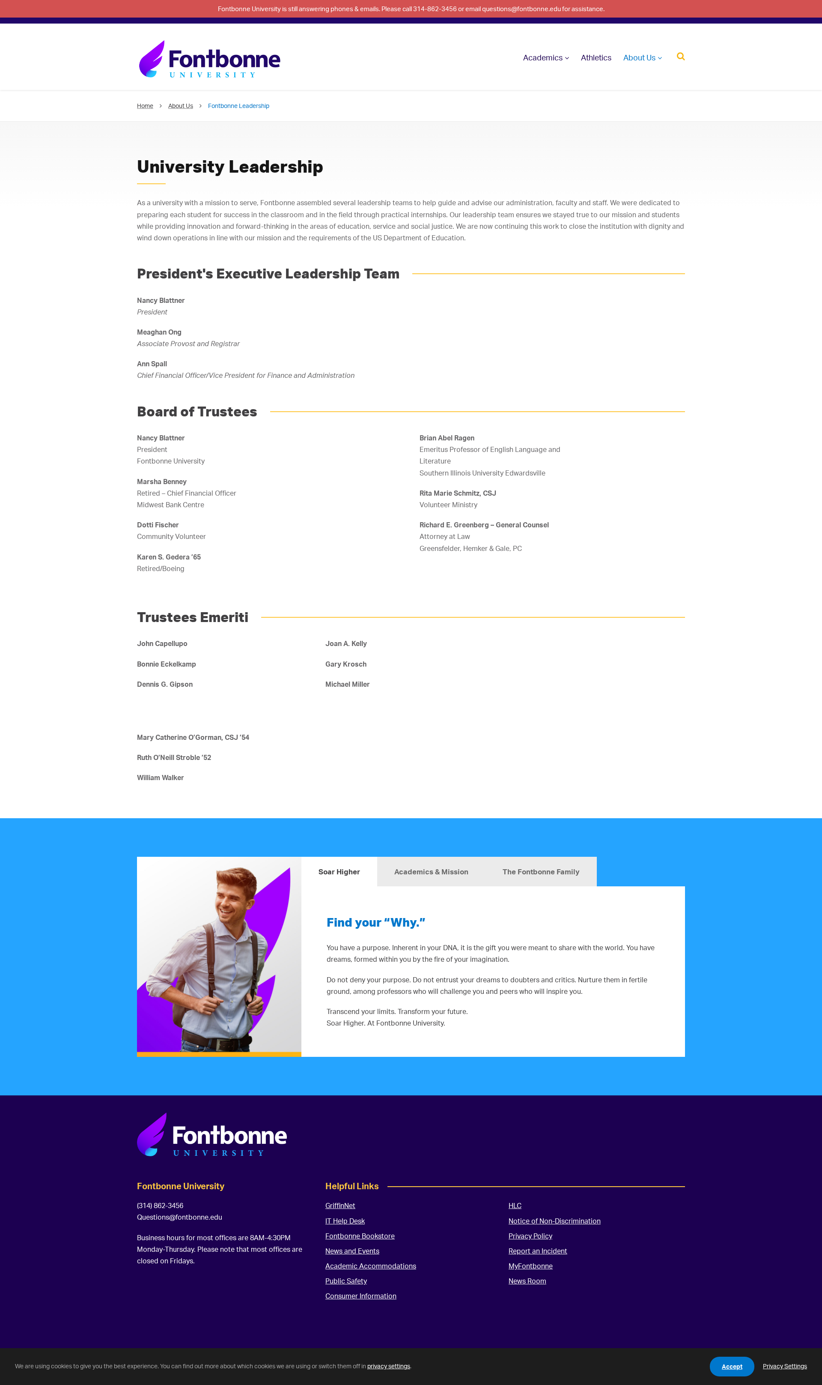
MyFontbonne (531, 1266)
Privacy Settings (785, 1366)
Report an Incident (538, 1251)
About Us (639, 57)
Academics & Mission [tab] (431, 871)
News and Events (352, 1251)
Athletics (596, 57)
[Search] (681, 55)
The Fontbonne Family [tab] (541, 871)
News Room (527, 1281)
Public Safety (346, 1281)
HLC (515, 1205)
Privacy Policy (530, 1236)
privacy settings (388, 1366)
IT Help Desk (345, 1221)
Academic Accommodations (370, 1266)
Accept (732, 1366)
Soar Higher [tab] (339, 871)
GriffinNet (340, 1205)
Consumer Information (360, 1296)
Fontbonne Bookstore (360, 1236)
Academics (543, 57)
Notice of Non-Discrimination (555, 1221)
